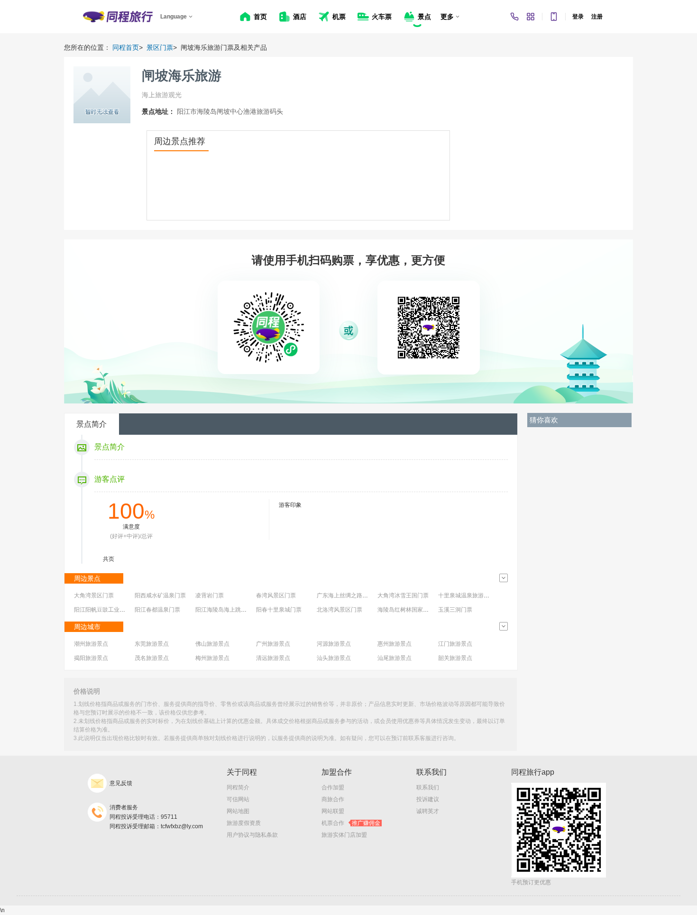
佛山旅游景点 (212, 643)
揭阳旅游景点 (91, 658)
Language (173, 16)
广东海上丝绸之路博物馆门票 (354, 595)
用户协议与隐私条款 (252, 835)
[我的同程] (530, 16)
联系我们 (427, 787)
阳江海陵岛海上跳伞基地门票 (232, 609)
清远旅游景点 (273, 658)
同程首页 (125, 47)
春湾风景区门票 (276, 595)
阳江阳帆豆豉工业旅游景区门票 (114, 609)
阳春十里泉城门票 (279, 609)
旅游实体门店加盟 (344, 835)
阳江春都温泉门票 (157, 609)
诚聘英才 (427, 811)
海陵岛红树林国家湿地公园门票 (417, 609)
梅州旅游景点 (212, 658)
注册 (597, 16)
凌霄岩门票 (209, 595)
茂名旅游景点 (152, 658)
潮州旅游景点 (91, 643)
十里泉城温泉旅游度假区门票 (475, 595)
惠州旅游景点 (394, 643)
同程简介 (238, 787)
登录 (578, 16)
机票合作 (350, 823)
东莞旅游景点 (152, 643)
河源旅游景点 (334, 643)
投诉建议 (427, 799)
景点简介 (91, 424)
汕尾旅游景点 (394, 658)
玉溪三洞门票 (455, 609)
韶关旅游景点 (455, 658)
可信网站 (238, 799)
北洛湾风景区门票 (339, 609)
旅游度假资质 (244, 823)
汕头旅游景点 (334, 658)
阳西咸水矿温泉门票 (160, 595)
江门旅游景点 (455, 643)
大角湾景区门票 (94, 595)
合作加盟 (332, 787)
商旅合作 (332, 799)
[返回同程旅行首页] (118, 16)
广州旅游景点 (273, 643)
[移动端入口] (554, 16)
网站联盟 (332, 811)
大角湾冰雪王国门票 (403, 595)
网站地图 (238, 811)
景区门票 (160, 47)
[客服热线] (514, 16)
